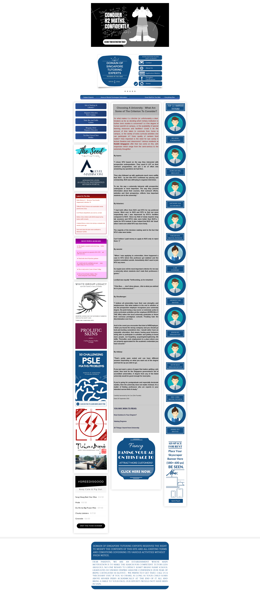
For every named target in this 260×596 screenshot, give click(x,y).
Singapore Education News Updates (91, 114)
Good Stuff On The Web (152, 97)
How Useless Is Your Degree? (125, 415)
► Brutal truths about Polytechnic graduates (87, 258)
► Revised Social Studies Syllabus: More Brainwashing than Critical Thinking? (87, 274)
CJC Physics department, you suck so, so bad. (89, 213)
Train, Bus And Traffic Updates (91, 121)
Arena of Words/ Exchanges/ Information (114, 97)
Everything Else (170, 97)
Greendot (79, 519)
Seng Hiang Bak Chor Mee (86, 497)
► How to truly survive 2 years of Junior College (89, 269)
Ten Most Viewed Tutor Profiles (91, 136)
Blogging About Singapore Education (91, 129)
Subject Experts (88, 97)
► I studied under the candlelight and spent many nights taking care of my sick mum (90, 263)
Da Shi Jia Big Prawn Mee (85, 508)
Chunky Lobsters (82, 513)
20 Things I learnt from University (126, 428)
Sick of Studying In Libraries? (91, 106)
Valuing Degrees (120, 421)
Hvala (77, 503)
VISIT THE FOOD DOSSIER (91, 526)
